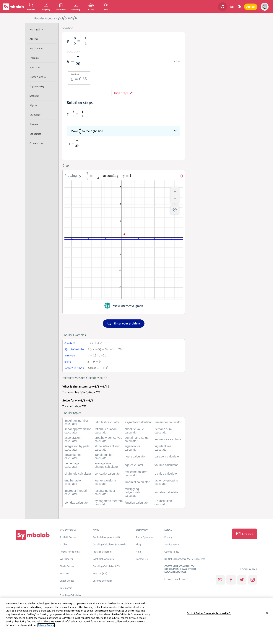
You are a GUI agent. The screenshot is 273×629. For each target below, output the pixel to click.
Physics (33, 105)
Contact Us (142, 559)
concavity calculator (108, 473)
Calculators (66, 588)
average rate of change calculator (106, 465)
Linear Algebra (38, 77)
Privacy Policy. (46, 625)
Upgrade (251, 6)
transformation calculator (104, 456)
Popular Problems (70, 551)
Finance (34, 124)
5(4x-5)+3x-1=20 (74, 349)
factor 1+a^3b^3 (74, 368)
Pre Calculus (36, 48)
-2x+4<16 (69, 343)
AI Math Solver (68, 537)
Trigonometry (37, 86)
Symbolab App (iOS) (104, 559)
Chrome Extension (102, 580)
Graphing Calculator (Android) (109, 544)
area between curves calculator (108, 439)
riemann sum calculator (163, 431)
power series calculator (72, 456)
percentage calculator (71, 465)
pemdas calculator (76, 502)
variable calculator (167, 492)
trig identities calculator (163, 448)
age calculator (134, 465)
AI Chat (64, 544)
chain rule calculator (77, 473)
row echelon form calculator (136, 473)
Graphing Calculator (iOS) (106, 566)
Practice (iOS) (100, 573)
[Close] (267, 613)
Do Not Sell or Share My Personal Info (184, 559)
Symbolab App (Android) (106, 537)
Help (138, 551)
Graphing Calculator (71, 595)
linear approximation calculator (77, 431)
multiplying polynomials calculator (133, 492)
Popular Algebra (44, 18)
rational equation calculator (106, 431)
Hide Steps (121, 93)
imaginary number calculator (76, 422)
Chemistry (35, 114)
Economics (35, 133)
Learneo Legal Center (176, 579)
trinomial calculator (137, 482)
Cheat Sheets (67, 580)
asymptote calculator (138, 422)
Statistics (34, 96)
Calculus (34, 58)
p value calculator (166, 473)
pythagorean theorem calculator (109, 502)
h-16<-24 (69, 355)
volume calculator (166, 465)
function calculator (137, 502)
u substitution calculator (163, 502)
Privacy (168, 537)
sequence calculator (168, 439)
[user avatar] (265, 7)
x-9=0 (67, 362)
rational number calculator (105, 492)
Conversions (36, 143)
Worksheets (66, 559)
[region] (136, 613)
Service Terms (171, 544)
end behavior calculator (73, 482)
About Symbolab (145, 537)
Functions (35, 67)
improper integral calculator (75, 492)
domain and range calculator (137, 439)
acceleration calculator (72, 439)
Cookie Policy (171, 551)
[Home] (33, 534)
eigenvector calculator (132, 448)
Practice (64, 573)
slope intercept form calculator (107, 448)
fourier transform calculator (105, 482)
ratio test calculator (107, 422)
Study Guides (67, 566)
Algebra (34, 39)
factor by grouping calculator (166, 482)
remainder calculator (168, 422)
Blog (138, 544)
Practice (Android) (102, 551)
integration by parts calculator (77, 448)
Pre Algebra (36, 29)
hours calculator (135, 456)
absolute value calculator (134, 431)
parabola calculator (167, 456)
